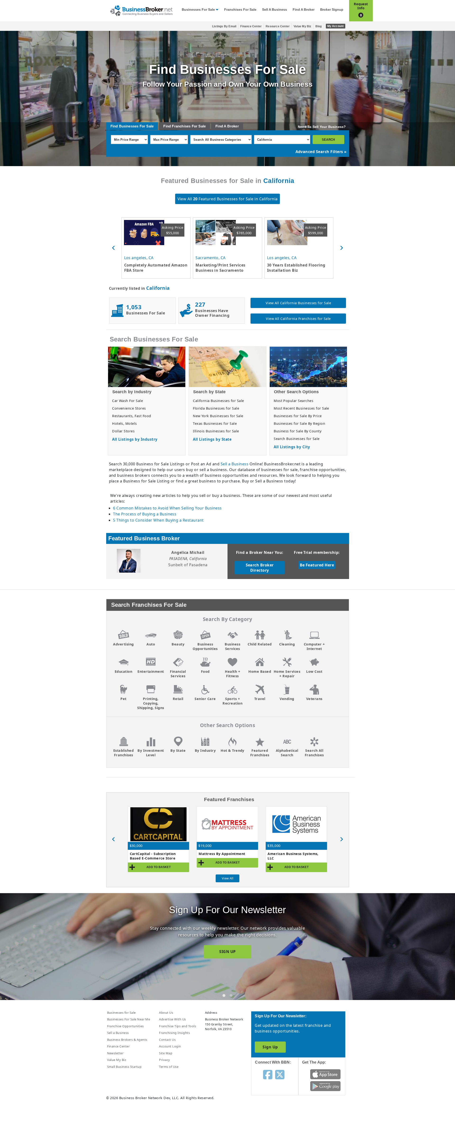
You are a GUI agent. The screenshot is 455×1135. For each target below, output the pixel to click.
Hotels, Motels (124, 423)
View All (227, 878)
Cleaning (287, 644)
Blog (318, 26)
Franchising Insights (174, 1033)
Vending (287, 698)
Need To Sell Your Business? (322, 127)
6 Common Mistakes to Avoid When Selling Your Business (167, 508)
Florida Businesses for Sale (216, 408)
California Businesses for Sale (218, 400)
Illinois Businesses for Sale (216, 431)
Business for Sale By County (297, 431)
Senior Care (205, 698)
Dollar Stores (123, 431)
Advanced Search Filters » (321, 151)
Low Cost (314, 671)
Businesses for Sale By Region (299, 423)
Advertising (123, 644)
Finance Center (251, 26)
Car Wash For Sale (127, 400)
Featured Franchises (259, 752)
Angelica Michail (188, 552)
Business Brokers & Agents (127, 1039)
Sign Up (270, 1047)
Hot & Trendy (232, 750)
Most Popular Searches (293, 400)
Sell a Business (274, 9)
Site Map (165, 1053)
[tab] (224, 995)
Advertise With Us (172, 1019)
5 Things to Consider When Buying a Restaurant (158, 520)
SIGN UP (227, 951)
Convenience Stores (129, 408)
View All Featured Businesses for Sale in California (227, 198)
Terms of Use (168, 1067)
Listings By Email (224, 26)
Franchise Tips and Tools (177, 1026)
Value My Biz (302, 26)
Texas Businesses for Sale (215, 423)
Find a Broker (303, 9)
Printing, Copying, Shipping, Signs (150, 703)
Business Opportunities (205, 646)
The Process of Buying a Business (144, 514)
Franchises (181, 126)
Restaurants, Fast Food (131, 416)
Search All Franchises (314, 752)
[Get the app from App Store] (325, 1074)
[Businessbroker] (141, 10)
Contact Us (167, 1039)
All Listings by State (212, 439)
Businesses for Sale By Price (298, 416)
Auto (150, 644)
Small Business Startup (124, 1067)
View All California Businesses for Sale (298, 303)
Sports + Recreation (232, 700)
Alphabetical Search (287, 752)
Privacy (164, 1060)
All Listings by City (292, 446)
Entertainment (150, 671)
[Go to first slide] (341, 839)
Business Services (232, 646)
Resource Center (278, 26)
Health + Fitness (232, 673)
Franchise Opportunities (125, 1026)
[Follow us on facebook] (267, 1074)
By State (178, 750)
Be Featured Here (317, 565)
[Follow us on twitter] (279, 1074)
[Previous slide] (114, 248)
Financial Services (178, 673)
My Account (335, 26)
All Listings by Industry (135, 439)
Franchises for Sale (240, 9)
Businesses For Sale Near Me (128, 1019)
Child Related (260, 644)
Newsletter (115, 1053)
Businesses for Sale (198, 9)
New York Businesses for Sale (218, 416)
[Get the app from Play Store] (325, 1086)
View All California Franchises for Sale (298, 318)
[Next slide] (341, 248)
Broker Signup (331, 9)
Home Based (259, 671)
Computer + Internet (314, 646)
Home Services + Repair (287, 673)
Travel (259, 698)
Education (123, 671)
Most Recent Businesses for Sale (301, 408)
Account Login (170, 1046)
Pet (123, 698)
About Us (166, 1012)
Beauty (178, 644)
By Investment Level (150, 752)
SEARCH (328, 139)
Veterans (314, 698)
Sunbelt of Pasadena (187, 564)
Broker (233, 126)
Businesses (129, 126)
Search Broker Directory (260, 567)
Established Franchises (123, 752)
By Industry (205, 750)
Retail (178, 698)
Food (205, 671)
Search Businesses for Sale (296, 438)
